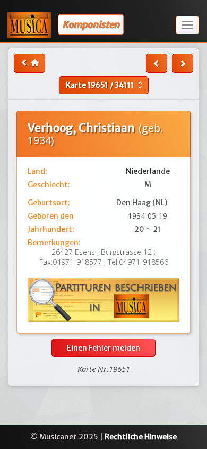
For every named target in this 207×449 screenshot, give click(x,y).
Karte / (105, 85)
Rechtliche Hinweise (141, 437)
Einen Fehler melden (103, 348)
